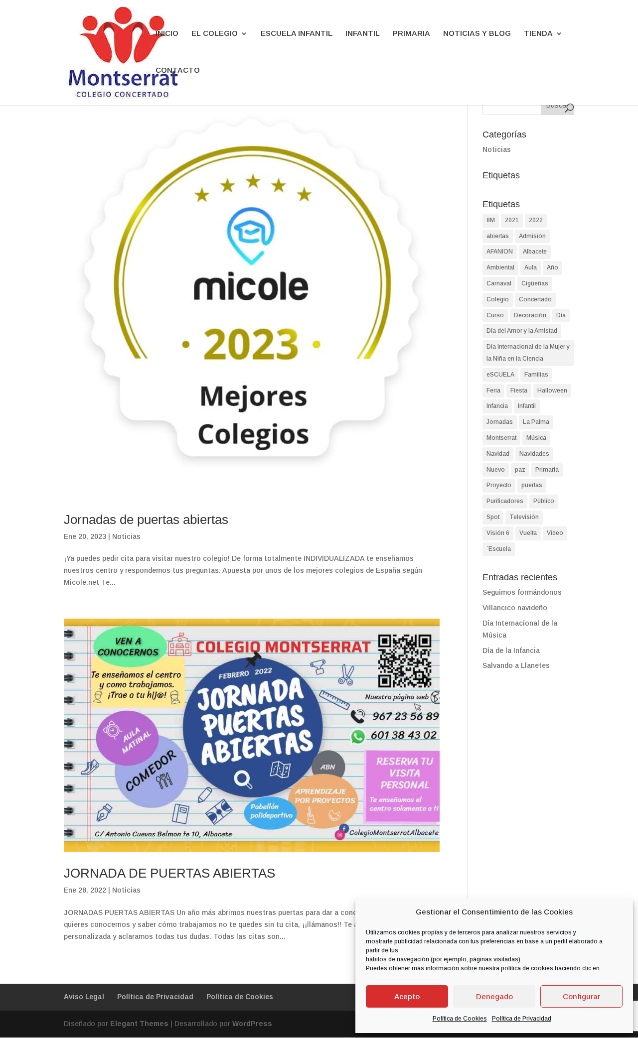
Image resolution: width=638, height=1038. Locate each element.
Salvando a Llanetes (516, 665)
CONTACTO (178, 70)
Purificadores (504, 501)
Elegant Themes (139, 1024)
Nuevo (495, 469)
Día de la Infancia (511, 650)
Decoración (530, 315)
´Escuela (498, 548)
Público (543, 501)
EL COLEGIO (214, 33)
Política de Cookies (460, 1018)
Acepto (407, 996)
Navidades (534, 453)
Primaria (547, 469)
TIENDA (538, 33)
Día (561, 315)
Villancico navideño (514, 608)
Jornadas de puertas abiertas (146, 519)
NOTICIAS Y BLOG (477, 33)
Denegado (494, 996)
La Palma (536, 421)
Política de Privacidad (521, 1018)
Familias (536, 374)
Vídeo (555, 532)
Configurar (581, 996)
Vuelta (528, 532)
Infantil (527, 405)
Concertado (535, 299)
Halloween (552, 390)
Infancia (497, 405)
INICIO (167, 33)
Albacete (535, 251)
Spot (492, 517)
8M (490, 220)
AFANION (499, 251)
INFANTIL (362, 33)
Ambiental (500, 267)
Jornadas (499, 421)
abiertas (497, 236)
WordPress (252, 1024)
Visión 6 (497, 532)
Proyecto (498, 485)
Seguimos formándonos (522, 592)
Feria (493, 390)
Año (552, 267)
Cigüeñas (534, 283)
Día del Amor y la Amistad (521, 330)
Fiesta (518, 390)
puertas (531, 485)
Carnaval (498, 283)
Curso (495, 315)
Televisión (524, 517)
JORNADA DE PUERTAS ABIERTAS (169, 873)
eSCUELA (500, 374)
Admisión (532, 236)
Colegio (497, 299)
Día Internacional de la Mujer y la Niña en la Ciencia (528, 352)
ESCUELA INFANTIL (296, 33)
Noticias (126, 536)
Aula (530, 267)
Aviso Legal (84, 997)
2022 (536, 220)
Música (536, 437)
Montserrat (501, 437)
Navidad (497, 453)
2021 (512, 220)
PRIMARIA (411, 33)
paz (520, 469)
